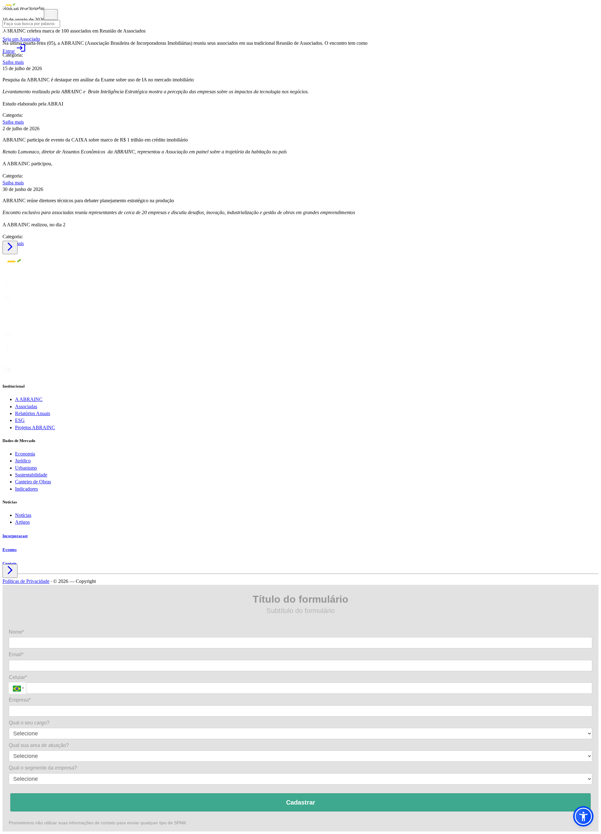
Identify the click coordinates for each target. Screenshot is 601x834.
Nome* (16, 632)
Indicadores (26, 489)
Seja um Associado (21, 39)
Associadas (26, 406)
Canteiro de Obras (33, 481)
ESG (20, 420)
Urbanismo (26, 468)
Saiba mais (13, 62)
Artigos (22, 522)
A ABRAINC (29, 399)
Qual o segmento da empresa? (43, 767)
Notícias (23, 515)
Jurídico (23, 460)
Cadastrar (300, 802)
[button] (583, 816)
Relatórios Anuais (32, 413)
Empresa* (20, 700)
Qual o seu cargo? (29, 722)
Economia (25, 453)
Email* (16, 654)
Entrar (14, 51)
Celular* (18, 677)
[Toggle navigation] (51, 14)
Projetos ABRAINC (35, 427)
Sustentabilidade (31, 474)
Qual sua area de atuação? (39, 745)
